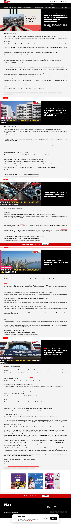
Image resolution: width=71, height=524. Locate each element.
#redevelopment (59, 92)
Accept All (54, 518)
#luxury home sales (27, 334)
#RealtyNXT (54, 92)
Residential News (8, 33)
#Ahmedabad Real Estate (14, 176)
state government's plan (33, 38)
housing (19, 136)
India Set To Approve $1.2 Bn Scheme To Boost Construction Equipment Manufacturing (23, 174)
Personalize (46, 518)
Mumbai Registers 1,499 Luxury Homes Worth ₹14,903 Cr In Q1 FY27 (28, 7)
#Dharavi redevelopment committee (20, 92)
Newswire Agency (62, 108)
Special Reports (31, 4)
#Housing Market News (27, 176)
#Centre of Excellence (22, 240)
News (54, 503)
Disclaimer (55, 506)
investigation (33, 372)
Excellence (30, 214)
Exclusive (44, 4)
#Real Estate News (7, 176)
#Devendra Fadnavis (7, 92)
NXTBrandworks (56, 4)
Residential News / (49, 13)
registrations (35, 317)
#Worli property (13, 334)
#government (41, 92)
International (19, 4)
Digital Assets (38, 4)
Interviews (66, 4)
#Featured (31, 92)
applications (58, 225)
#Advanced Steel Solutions (30, 240)
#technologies (11, 94)
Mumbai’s (19, 328)
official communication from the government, (21, 43)
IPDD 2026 (49, 4)
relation (28, 401)
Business (13, 4)
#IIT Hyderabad (37, 240)
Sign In (50, 1)
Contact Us (55, 504)
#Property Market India (35, 176)
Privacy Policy (62, 504)
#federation (36, 92)
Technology (25, 4)
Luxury (5, 308)
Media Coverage (49, 504)
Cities (62, 4)
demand (42, 131)
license (21, 454)
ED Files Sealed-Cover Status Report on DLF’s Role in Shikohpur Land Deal (55, 7)
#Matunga (45, 92)
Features (8, 4)
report (22, 386)
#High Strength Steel (15, 240)
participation (18, 295)
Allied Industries (8, 208)
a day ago (55, 190)
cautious (21, 142)
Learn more (31, 520)
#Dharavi (13, 92)
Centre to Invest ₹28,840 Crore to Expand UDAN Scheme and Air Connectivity (22, 332)
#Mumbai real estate (20, 334)
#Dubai (28, 92)
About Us (61, 503)
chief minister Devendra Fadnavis (16, 47)
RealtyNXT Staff (60, 258)
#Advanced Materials (7, 240)
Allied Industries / (49, 190)
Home (48, 503)
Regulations (7, 366)
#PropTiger (21, 176)
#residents (6, 94)
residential (17, 161)
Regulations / (48, 348)
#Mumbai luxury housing (34, 334)
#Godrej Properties (7, 334)
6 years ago (55, 13)
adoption (22, 223)
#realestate (49, 92)
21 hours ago (55, 108)
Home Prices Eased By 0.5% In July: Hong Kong (17, 90)
